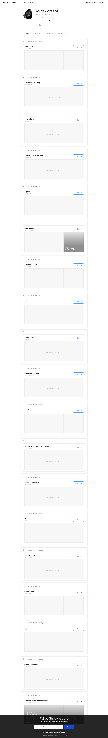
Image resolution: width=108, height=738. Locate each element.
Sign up (101, 2)
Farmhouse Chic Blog (32, 83)
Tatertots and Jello (31, 301)
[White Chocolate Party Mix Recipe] (34, 605)
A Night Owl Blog (30, 264)
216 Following (48, 33)
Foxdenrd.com (29, 337)
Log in (94, 2)
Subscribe (68, 727)
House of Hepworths (31, 482)
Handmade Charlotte (31, 373)
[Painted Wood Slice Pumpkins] (54, 278)
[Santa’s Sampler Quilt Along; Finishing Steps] (54, 423)
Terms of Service (63, 735)
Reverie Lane (29, 119)
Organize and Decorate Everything (36, 446)
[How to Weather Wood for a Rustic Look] (54, 605)
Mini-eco (27, 519)
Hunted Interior (29, 555)
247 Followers (61, 33)
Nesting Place (29, 46)
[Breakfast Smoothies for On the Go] (74, 605)
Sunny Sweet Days (31, 664)
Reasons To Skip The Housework (36, 700)
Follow (41, 25)
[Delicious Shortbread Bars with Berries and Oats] (54, 242)
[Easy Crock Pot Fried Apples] (74, 278)
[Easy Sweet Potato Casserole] (34, 278)
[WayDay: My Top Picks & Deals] (74, 60)
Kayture (27, 192)
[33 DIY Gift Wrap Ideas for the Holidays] (34, 242)
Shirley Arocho (27, 41)
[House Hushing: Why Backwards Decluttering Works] (34, 60)
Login (63, 732)
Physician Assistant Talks (33, 155)
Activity (26, 33)
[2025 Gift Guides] (54, 60)
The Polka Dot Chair (31, 410)
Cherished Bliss (30, 591)
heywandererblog (30, 628)
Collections (36, 33)
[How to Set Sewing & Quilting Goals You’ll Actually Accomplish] (34, 423)
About (88, 2)
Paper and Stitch (30, 228)
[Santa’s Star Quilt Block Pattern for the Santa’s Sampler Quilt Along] (74, 423)
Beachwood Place (46, 21)
